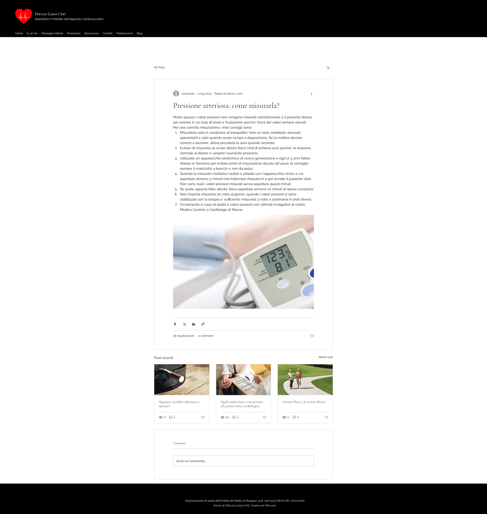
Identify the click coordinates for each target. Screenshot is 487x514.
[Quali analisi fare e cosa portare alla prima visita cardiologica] (243, 379)
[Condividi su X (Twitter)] (184, 324)
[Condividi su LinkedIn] (193, 324)
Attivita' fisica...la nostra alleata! (304, 402)
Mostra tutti (326, 357)
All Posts (159, 67)
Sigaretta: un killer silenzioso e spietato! (179, 404)
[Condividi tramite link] (203, 324)
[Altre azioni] (311, 93)
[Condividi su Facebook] (175, 324)
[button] (328, 67)
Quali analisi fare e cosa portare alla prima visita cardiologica (242, 404)
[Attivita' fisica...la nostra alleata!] (305, 379)
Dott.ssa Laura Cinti (50, 13)
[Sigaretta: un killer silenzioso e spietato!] (181, 379)
